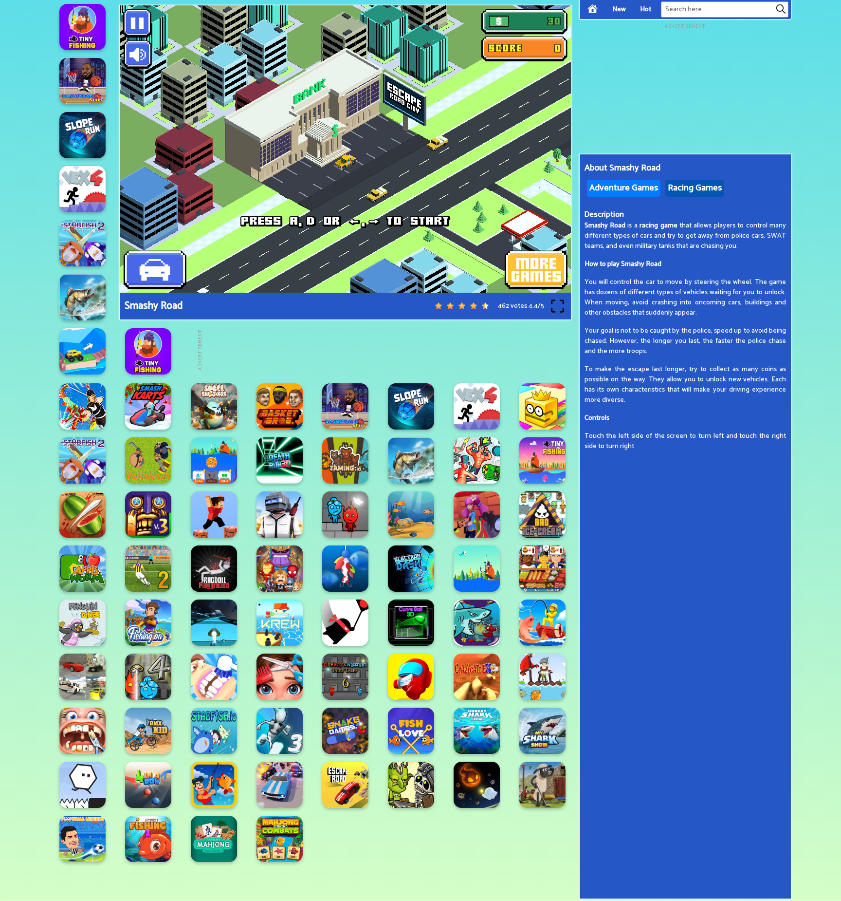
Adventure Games (623, 188)
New (619, 9)
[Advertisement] (380, 350)
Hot (645, 9)
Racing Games (695, 188)
